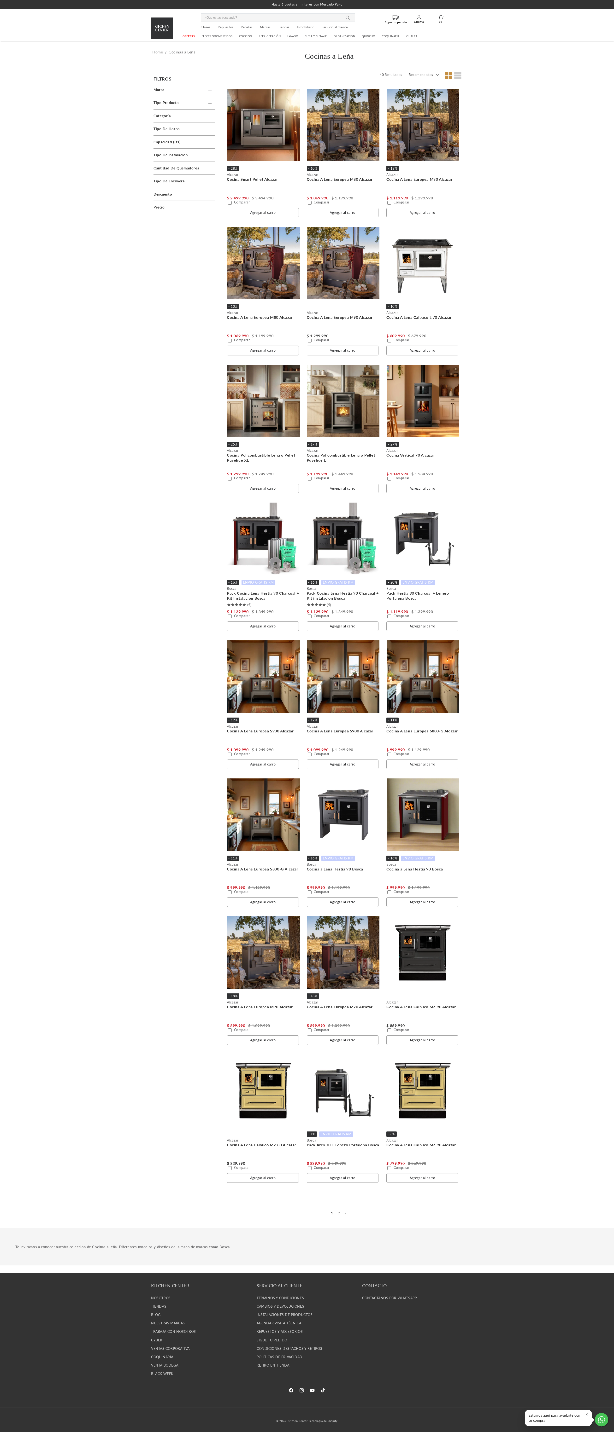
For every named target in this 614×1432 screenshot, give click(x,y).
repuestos (225, 27)
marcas (265, 27)
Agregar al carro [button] (263, 212)
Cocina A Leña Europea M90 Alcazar (419, 179)
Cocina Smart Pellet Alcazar (252, 179)
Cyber (156, 1340)
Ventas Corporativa (170, 1348)
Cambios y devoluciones (280, 1306)
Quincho (368, 36)
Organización (344, 36)
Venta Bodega (164, 1365)
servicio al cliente (335, 27)
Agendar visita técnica (279, 1323)
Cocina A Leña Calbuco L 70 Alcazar (418, 317)
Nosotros (161, 1298)
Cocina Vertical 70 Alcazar (410, 455)
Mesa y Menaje (316, 36)
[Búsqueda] (348, 18)
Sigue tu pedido (272, 1340)
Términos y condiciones (280, 1298)
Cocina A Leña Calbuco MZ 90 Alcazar (421, 1006)
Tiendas (158, 1306)
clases (206, 27)
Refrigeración (270, 36)
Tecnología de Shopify (323, 1420)
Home (157, 52)
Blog (155, 1315)
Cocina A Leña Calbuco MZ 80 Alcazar (261, 1144)
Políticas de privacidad (279, 1357)
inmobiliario (305, 27)
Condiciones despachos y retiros (289, 1348)
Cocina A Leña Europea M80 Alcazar (340, 179)
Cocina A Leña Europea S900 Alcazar (260, 731)
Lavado (292, 36)
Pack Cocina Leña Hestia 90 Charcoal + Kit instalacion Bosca (263, 595)
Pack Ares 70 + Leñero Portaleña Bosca (343, 1144)
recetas (247, 27)
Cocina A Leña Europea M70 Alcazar (260, 1006)
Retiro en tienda (273, 1365)
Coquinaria (391, 36)
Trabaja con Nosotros (173, 1331)
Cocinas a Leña (182, 52)
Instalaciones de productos (285, 1315)
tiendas (283, 27)
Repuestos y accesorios (280, 1331)
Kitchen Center (298, 1420)
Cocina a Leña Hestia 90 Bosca (335, 869)
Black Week (162, 1374)
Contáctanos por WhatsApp (389, 1298)
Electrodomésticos (216, 36)
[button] (217, 36)
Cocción (245, 36)
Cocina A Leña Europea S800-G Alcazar (422, 731)
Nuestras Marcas (168, 1323)
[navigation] (185, 144)
